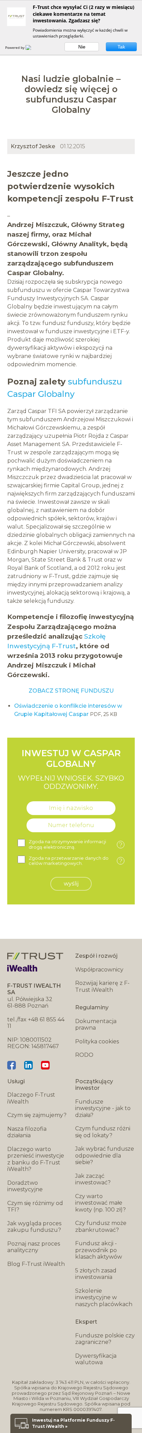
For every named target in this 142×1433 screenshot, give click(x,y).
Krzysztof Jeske (33, 146)
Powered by (15, 47)
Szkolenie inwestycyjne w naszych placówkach (103, 1297)
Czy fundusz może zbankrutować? (100, 1226)
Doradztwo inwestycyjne (25, 1186)
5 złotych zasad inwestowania (95, 1274)
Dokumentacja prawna (95, 1024)
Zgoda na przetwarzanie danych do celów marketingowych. (75, 861)
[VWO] (32, 47)
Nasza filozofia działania (27, 1132)
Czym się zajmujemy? (37, 1115)
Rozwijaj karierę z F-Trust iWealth (102, 986)
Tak (121, 47)
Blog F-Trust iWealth (36, 1264)
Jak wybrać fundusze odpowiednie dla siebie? (104, 1155)
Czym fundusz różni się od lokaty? (102, 1132)
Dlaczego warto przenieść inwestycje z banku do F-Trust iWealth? (35, 1159)
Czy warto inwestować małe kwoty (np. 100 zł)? (100, 1203)
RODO (84, 1055)
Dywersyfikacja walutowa (95, 1359)
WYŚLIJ (71, 883)
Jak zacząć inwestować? (93, 1179)
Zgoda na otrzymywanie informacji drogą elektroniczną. (75, 844)
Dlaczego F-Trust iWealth (31, 1098)
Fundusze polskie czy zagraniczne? (105, 1339)
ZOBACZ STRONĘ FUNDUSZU (71, 690)
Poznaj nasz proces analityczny (33, 1247)
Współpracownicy (99, 969)
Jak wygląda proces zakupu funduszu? (34, 1227)
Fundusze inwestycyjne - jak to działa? (103, 1108)
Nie (81, 47)
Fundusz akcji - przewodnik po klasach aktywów (98, 1250)
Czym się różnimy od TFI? (35, 1206)
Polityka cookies (97, 1041)
